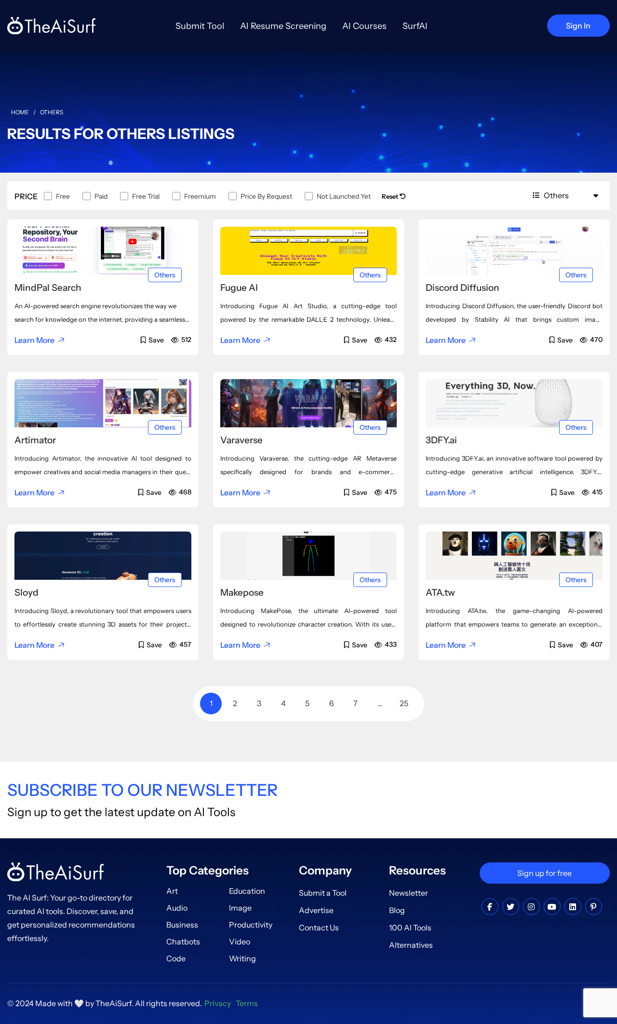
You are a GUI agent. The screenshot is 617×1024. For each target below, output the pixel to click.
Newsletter (408, 893)
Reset (391, 196)
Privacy (217, 1003)
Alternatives (411, 945)
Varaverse (241, 440)
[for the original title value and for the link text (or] (490, 907)
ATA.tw (440, 592)
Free (63, 196)
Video (239, 941)
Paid (100, 196)
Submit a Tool (323, 893)
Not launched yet (344, 196)
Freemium (200, 196)
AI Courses (364, 26)
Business (182, 924)
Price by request (266, 196)
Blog (397, 910)
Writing (242, 958)
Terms (247, 1003)
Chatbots (183, 941)
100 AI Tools (410, 927)
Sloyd (26, 592)
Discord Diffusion (462, 287)
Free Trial (146, 196)
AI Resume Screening (283, 26)
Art (172, 891)
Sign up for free (544, 873)
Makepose (242, 592)
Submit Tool (199, 26)
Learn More (34, 340)
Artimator (35, 440)
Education (247, 891)
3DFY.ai (441, 440)
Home (20, 112)
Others (164, 275)
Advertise (316, 910)
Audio (177, 908)
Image (240, 908)
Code (176, 958)
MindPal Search (47, 287)
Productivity (250, 924)
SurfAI (415, 26)
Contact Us (319, 927)
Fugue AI (239, 287)
